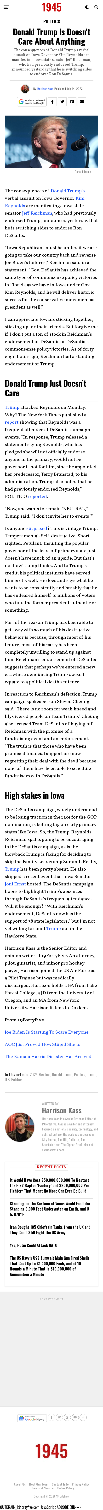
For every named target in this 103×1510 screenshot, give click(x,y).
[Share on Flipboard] (72, 101)
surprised (36, 528)
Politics (79, 1075)
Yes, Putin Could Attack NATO (33, 1245)
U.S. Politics (14, 1080)
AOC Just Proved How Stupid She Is (42, 1044)
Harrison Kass (45, 89)
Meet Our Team (38, 1484)
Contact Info (60, 1484)
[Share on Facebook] (52, 101)
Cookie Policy (65, 1488)
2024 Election (40, 1075)
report (11, 422)
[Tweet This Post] (62, 101)
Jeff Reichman (37, 213)
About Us (20, 1484)
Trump (12, 407)
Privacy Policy (80, 1484)
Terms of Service (42, 1488)
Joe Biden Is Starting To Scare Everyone (47, 1032)
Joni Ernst (15, 884)
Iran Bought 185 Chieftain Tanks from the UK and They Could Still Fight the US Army (50, 1229)
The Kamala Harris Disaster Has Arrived (48, 1056)
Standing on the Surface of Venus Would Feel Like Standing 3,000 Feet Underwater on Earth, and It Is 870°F (50, 1209)
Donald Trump (62, 1075)
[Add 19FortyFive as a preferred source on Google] (32, 102)
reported (37, 496)
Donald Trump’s (68, 191)
